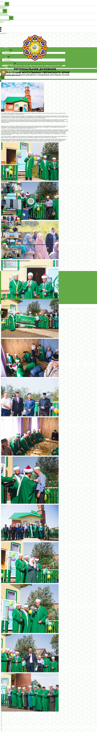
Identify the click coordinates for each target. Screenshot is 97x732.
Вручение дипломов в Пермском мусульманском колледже (15, 260)
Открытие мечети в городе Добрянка (10, 212)
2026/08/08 (3, 214)
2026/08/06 (3, 230)
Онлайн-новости (4, 193)
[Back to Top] (2, 311)
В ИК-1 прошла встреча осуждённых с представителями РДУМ (16, 196)
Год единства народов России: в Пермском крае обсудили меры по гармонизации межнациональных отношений (28, 244)
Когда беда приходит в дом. (7, 228)
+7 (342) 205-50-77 (4, 296)
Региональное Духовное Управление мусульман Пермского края (21, 305)
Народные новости (4, 226)
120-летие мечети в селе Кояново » (8, 266)
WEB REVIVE (10, 306)
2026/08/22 (3, 197)
